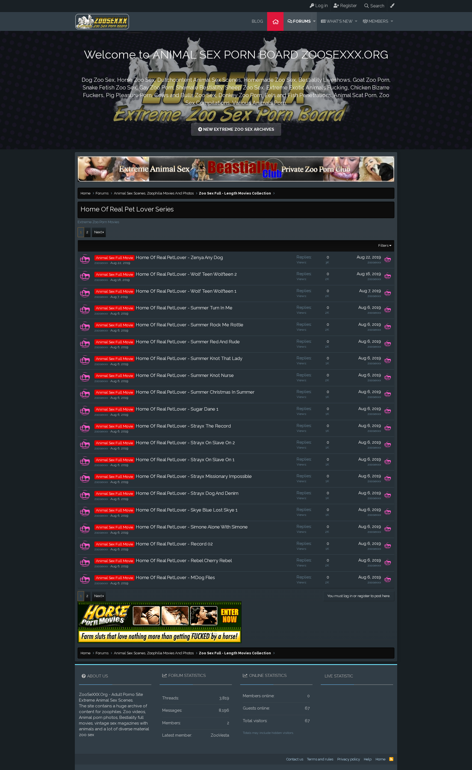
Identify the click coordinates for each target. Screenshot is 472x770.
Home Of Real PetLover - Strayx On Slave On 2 (185, 442)
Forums (302, 21)
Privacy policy (348, 759)
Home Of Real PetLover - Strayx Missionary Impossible (194, 476)
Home (275, 21)
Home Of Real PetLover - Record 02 (174, 544)
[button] (314, 21)
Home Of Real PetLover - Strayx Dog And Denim (187, 493)
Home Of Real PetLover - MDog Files (175, 577)
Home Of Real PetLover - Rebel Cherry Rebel (184, 560)
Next (98, 232)
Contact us (294, 759)
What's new (339, 21)
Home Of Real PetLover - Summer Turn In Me (184, 307)
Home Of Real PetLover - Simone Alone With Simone (192, 527)
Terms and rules (320, 759)
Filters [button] (383, 245)
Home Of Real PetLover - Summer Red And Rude (188, 341)
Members (378, 21)
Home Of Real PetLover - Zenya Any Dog (179, 257)
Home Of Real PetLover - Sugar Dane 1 (177, 409)
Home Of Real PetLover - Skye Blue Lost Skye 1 (187, 510)
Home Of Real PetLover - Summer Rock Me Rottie (189, 324)
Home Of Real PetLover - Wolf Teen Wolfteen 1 (186, 291)
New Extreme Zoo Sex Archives (238, 129)
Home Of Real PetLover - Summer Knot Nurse (185, 375)
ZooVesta (220, 735)
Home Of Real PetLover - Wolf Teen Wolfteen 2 (186, 274)
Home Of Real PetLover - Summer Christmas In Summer (195, 392)
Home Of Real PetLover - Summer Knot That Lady (189, 358)
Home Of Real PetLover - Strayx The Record (183, 426)
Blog (257, 21)
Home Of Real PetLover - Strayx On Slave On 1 (185, 459)
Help (367, 759)
